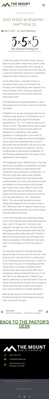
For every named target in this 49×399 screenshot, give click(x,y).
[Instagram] (30, 397)
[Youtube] (24, 397)
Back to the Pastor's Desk (24, 324)
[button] (43, 5)
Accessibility (21, 389)
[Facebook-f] (19, 397)
